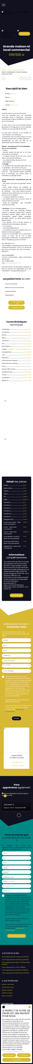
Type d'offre (6, 866)
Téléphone (6, 655)
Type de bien (6, 871)
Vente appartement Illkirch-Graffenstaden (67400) (16, 963)
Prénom (5, 640)
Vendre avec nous (8, 987)
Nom (5, 645)
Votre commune (8, 660)
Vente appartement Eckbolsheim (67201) (15, 973)
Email (5, 650)
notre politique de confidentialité (12, 1051)
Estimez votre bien (8, 984)
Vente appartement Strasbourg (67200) (15, 960)
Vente (4, 70)
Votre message (8, 671)
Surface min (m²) (9, 886)
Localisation (6, 875)
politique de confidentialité (14, 710)
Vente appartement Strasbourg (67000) (15, 957)
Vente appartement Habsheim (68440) (15, 970)
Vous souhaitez (6, 665)
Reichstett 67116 (18, 70)
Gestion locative (7, 993)
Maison (9, 70)
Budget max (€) (8, 881)
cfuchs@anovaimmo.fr (13, 263)
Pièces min (6, 891)
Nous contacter (7, 996)
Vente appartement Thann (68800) (14, 967)
